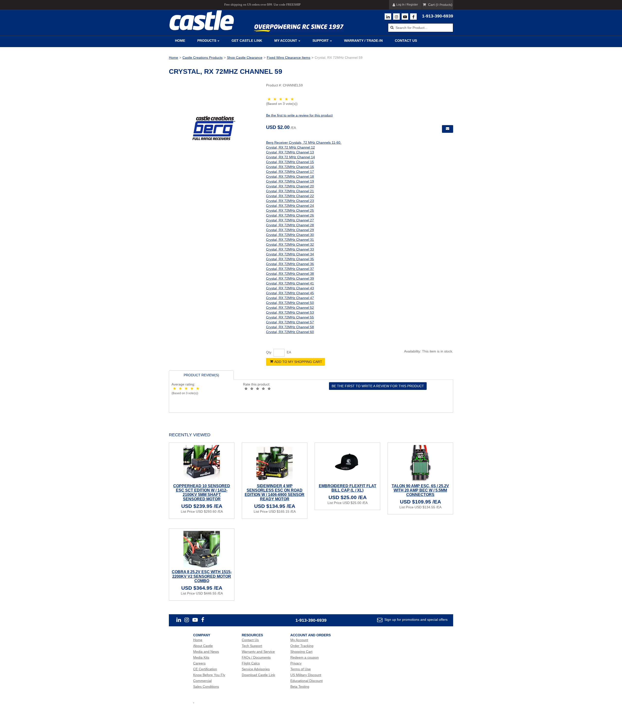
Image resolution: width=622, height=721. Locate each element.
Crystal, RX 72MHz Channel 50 (290, 303)
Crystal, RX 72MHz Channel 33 (290, 249)
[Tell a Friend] (447, 129)
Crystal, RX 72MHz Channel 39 (290, 278)
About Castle (203, 646)
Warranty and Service (258, 652)
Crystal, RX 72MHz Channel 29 (290, 230)
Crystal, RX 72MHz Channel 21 (290, 191)
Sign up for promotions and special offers (415, 619)
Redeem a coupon (304, 657)
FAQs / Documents (256, 657)
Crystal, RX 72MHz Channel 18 (290, 176)
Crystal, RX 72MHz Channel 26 (290, 215)
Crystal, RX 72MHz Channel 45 (290, 293)
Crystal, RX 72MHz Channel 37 (290, 269)
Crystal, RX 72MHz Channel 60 (290, 332)
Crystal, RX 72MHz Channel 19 (290, 181)
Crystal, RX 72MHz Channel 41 (290, 283)
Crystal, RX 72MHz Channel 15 (290, 162)
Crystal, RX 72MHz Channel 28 (290, 225)
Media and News (206, 652)
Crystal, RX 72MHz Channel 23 (290, 201)
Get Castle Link (247, 40)
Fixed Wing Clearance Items (288, 57)
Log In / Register (407, 4)
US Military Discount (305, 675)
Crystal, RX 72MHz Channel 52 (290, 308)
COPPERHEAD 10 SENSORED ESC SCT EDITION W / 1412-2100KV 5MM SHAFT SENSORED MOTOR (201, 492)
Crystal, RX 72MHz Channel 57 (290, 322)
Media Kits (201, 657)
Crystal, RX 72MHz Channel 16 (290, 167)
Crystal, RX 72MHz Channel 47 (290, 298)
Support (320, 40)
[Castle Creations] (201, 20)
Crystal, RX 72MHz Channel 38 (290, 274)
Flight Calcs (251, 663)
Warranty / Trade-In (363, 40)
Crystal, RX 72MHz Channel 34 (290, 254)
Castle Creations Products (202, 57)
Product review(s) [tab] (201, 375)
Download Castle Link (258, 675)
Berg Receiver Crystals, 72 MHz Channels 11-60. (303, 142)
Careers (199, 663)
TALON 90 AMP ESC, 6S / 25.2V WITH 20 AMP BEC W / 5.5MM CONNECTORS (420, 490)
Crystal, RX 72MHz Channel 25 (290, 210)
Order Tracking (301, 646)
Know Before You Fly (209, 675)
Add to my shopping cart (298, 362)
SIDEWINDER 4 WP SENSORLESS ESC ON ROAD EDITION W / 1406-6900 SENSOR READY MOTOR (274, 492)
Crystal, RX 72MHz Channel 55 (290, 317)
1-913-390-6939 (437, 16)
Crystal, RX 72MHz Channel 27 (290, 220)
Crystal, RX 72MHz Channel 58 (290, 327)
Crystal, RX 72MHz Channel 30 (290, 235)
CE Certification (205, 669)
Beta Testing (299, 686)
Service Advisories (256, 669)
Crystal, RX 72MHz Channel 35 (290, 259)
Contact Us (406, 40)
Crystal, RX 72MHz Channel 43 (290, 288)
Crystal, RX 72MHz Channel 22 (290, 196)
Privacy (296, 663)
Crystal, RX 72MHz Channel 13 (290, 152)
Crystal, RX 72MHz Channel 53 (290, 312)
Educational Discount (306, 681)
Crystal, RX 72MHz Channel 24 (290, 206)
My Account (285, 40)
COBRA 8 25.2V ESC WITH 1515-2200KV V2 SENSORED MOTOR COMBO (202, 576)
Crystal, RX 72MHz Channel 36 (290, 264)
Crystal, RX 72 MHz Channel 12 (290, 147)
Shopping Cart (301, 652)
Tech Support (252, 646)
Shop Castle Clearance (244, 57)
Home (180, 40)
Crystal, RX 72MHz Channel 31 (290, 240)
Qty (268, 352)
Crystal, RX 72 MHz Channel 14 (290, 157)
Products (206, 40)
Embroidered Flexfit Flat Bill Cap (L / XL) (347, 488)
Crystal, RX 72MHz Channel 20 (290, 186)
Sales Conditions (206, 686)
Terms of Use (300, 669)
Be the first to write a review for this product (299, 115)
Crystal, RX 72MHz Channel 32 (290, 244)
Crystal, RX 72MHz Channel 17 (290, 172)
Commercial (202, 681)
